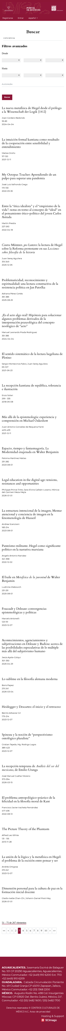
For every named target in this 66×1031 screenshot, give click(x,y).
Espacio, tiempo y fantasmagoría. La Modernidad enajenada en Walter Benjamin (30, 450)
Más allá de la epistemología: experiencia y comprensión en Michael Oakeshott (29, 419)
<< (4, 930)
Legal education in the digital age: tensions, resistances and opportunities (30, 482)
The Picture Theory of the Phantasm (25, 829)
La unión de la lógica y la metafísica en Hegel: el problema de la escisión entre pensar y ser (31, 859)
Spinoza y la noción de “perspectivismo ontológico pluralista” (27, 736)
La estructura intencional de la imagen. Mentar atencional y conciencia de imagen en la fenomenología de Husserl (32, 514)
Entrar (21, 18)
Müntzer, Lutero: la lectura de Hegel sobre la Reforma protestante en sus (32, 248)
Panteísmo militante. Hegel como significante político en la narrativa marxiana (31, 548)
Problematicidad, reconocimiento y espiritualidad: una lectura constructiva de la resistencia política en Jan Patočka (30, 283)
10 (46, 930)
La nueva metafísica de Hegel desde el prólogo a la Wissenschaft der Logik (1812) (32, 110)
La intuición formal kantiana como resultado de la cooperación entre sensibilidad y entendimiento (30, 143)
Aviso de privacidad (40, 1011)
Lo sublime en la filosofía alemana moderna (30, 679)
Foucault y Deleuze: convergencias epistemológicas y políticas (24, 610)
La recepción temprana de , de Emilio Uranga (30, 768)
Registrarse (7, 18)
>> (54, 930)
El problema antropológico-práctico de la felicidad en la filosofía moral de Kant (28, 799)
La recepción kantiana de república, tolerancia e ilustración (31, 387)
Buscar (7, 97)
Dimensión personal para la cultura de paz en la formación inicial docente (32, 890)
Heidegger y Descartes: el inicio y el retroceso (31, 707)
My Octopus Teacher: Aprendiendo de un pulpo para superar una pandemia (29, 176)
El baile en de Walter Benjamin (31, 579)
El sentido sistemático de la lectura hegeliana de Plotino (32, 356)
